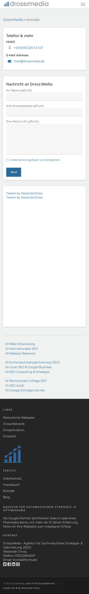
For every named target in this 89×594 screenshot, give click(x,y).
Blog (6, 497)
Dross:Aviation (13, 430)
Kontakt (9, 491)
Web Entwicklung (22, 344)
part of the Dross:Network (40, 583)
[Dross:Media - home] (26, 3)
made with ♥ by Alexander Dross (21, 588)
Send (14, 172)
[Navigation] (83, 4)
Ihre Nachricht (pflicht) (22, 121)
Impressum (11, 485)
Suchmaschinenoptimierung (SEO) (34, 362)
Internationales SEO (23, 349)
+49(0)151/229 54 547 (28, 48)
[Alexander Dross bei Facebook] (9, 564)
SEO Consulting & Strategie (29, 372)
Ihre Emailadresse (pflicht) (25, 106)
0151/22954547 (25, 556)
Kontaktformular (25, 560)
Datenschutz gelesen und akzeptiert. (35, 159)
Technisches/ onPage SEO (28, 381)
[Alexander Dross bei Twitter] (5, 564)
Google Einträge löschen (27, 390)
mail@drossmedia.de (29, 61)
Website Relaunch (22, 353)
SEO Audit (16, 385)
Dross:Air (9, 436)
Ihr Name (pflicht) (19, 90)
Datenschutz (12, 478)
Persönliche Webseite (18, 418)
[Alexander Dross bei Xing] (18, 564)
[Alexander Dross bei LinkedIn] (13, 564)
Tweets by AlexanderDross (24, 193)
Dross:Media (13, 20)
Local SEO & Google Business (30, 367)
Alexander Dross (15, 551)
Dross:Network (14, 424)
